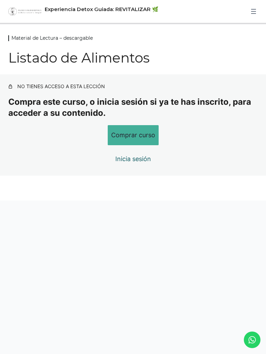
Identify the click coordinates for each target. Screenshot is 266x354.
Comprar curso (133, 135)
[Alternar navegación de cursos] (253, 11)
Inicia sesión (133, 158)
